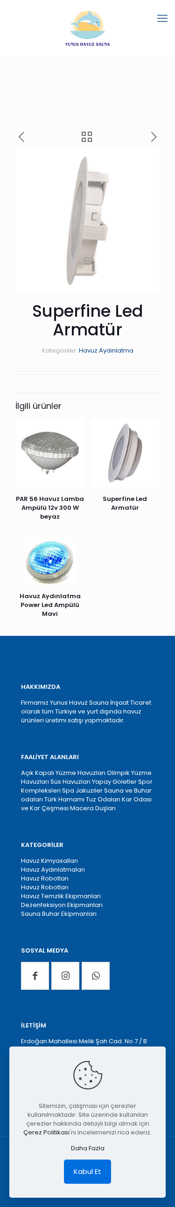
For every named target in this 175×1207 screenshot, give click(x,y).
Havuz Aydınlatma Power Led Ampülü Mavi (50, 605)
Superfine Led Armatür (125, 503)
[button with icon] (35, 976)
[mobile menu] (162, 19)
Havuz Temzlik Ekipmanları (61, 896)
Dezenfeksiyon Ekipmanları (62, 904)
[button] (143, 165)
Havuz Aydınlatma (106, 350)
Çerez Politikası (46, 1132)
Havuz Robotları (45, 878)
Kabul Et (87, 1171)
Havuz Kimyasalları (49, 860)
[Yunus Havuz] (87, 28)
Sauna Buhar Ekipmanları (59, 913)
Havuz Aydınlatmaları (53, 869)
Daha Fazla (88, 1148)
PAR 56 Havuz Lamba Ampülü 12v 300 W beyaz (50, 507)
